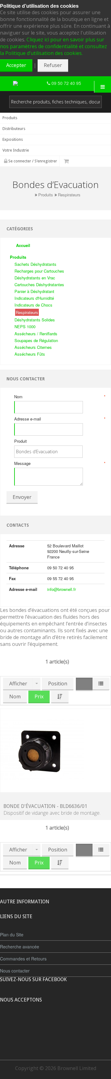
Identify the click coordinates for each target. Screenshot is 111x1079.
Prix (39, 696)
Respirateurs (69, 195)
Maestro (63, 1023)
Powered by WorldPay (55, 1039)
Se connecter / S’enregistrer (32, 161)
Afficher (18, 683)
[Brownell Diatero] (30, 83)
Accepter (16, 65)
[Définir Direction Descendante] (59, 697)
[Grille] (84, 684)
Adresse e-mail (59, 419)
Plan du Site (11, 934)
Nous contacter (15, 971)
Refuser (53, 65)
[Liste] (100, 684)
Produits (45, 195)
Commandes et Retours (23, 959)
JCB (45, 1023)
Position (57, 683)
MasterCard (27, 1023)
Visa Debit (83, 1023)
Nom (59, 396)
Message (59, 463)
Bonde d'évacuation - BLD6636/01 (45, 806)
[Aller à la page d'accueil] (31, 195)
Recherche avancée (19, 946)
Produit (20, 441)
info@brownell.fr (61, 589)
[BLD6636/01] (42, 750)
